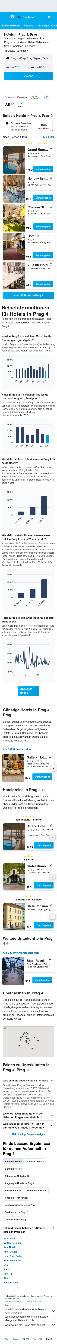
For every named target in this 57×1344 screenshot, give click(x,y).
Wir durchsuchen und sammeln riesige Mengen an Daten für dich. (26, 1318)
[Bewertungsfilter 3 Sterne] (17, 143)
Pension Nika (10, 1282)
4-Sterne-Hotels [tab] (35, 1161)
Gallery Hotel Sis (12, 1242)
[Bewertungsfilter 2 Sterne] (7, 143)
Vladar (6, 1269)
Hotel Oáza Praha (12, 1256)
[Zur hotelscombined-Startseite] (23, 16)
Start (7, 1339)
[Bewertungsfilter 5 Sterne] (43, 143)
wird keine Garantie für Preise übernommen (23, 1301)
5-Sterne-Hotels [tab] (13, 1168)
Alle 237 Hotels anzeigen (17, 749)
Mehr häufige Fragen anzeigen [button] (28, 1134)
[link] (28, 295)
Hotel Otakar (10, 1251)
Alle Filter (48, 137)
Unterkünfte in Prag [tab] (15, 1219)
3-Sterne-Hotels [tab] (13, 1161)
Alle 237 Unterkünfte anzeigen (21, 952)
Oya (5, 1264)
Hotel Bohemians (12, 1260)
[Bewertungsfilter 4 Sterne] (29, 143)
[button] (5, 16)
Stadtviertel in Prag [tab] (15, 1212)
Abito (6, 1278)
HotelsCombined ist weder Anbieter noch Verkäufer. (25, 1311)
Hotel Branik (10, 1238)
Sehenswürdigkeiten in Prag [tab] (20, 1204)
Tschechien (18, 1339)
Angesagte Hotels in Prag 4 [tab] (19, 1183)
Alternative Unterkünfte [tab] (17, 1175)
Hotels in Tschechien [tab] (16, 1197)
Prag (35, 1339)
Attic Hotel (9, 1247)
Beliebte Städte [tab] (13, 1190)
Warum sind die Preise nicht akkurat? (25, 1325)
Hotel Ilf (7, 1273)
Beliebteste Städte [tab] (37, 1190)
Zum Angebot (43, 168)
